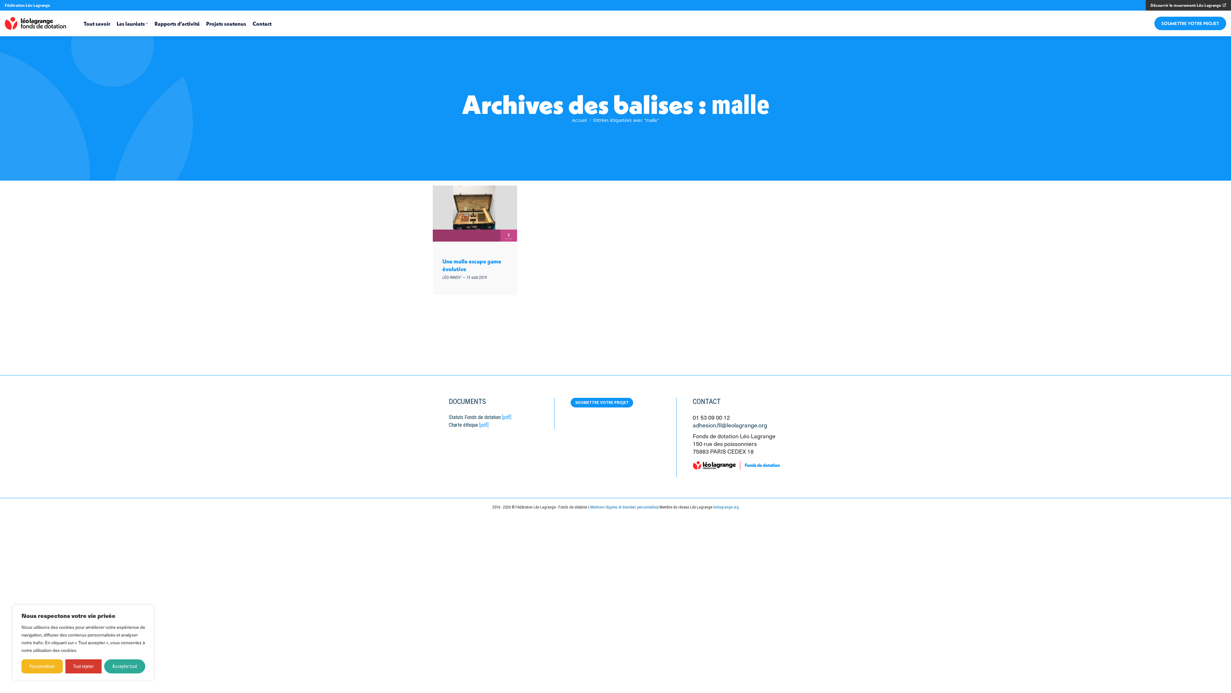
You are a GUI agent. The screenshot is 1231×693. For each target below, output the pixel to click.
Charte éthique (463, 425)
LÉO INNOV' (452, 277)
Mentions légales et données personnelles (623, 507)
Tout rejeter (83, 666)
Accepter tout (124, 666)
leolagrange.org (726, 507)
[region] (83, 642)
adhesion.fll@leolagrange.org (730, 425)
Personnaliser (42, 666)
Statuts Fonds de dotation (475, 417)
